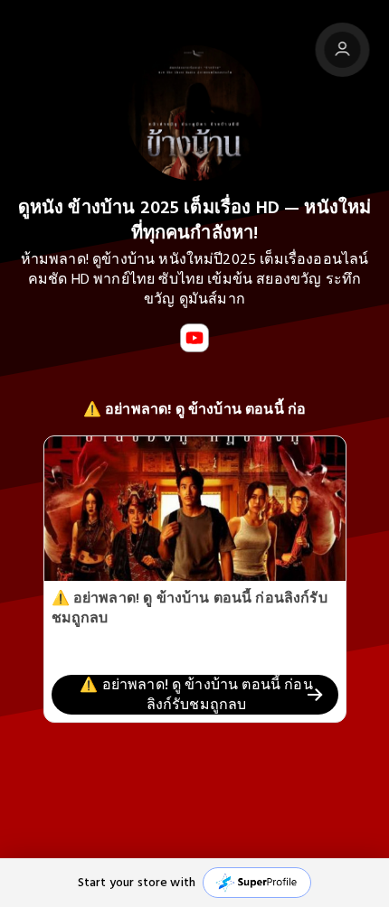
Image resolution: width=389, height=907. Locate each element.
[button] (194, 882)
